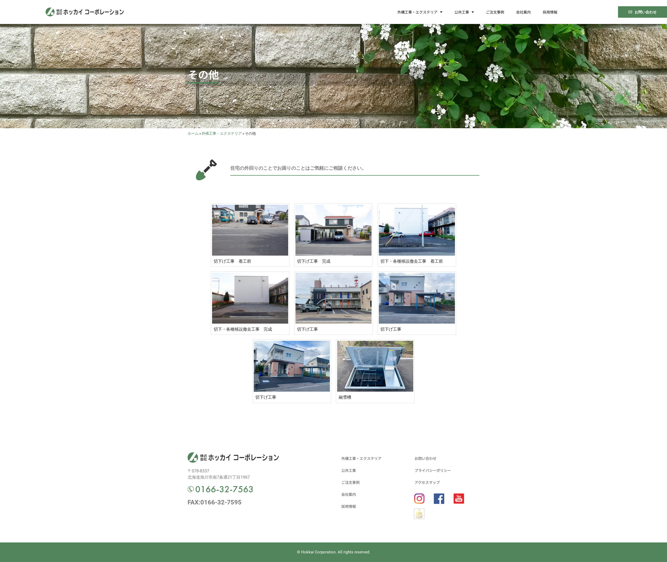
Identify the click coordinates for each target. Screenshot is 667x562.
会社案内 (523, 12)
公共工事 (461, 12)
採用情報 (550, 12)
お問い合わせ (425, 458)
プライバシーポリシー (433, 470)
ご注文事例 (495, 12)
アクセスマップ (427, 482)
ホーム (193, 133)
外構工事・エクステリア (417, 12)
